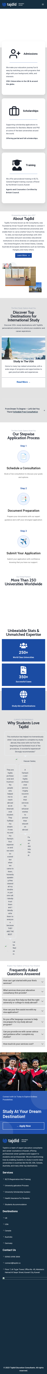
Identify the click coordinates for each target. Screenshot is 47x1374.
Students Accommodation (16, 1204)
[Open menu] (43, 4)
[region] (23, 22)
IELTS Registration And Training (18, 1179)
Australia (8, 1237)
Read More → (23, 382)
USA (6, 1224)
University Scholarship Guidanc (17, 1192)
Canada (8, 1231)
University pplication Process (17, 1185)
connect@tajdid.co (13, 1263)
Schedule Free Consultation (25, 412)
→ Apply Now (23, 1126)
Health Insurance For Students (17, 1198)
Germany (8, 1243)
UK (6, 1218)
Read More (10, 92)
